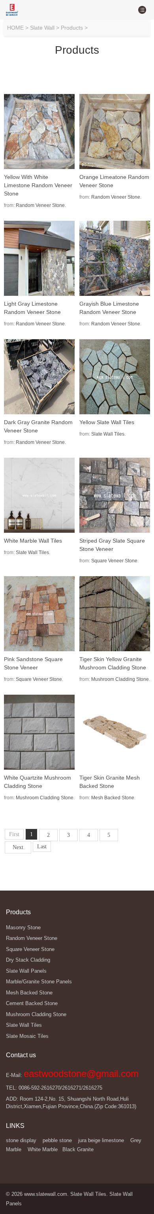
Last (42, 846)
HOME (15, 27)
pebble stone (57, 1140)
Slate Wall (42, 27)
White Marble (43, 1149)
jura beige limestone (101, 1140)
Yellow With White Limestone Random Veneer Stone (38, 185)
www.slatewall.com (45, 1194)
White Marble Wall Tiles (33, 540)
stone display (21, 1140)
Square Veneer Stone (114, 561)
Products (72, 27)
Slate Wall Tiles (107, 434)
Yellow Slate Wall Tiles (106, 422)
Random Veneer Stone (40, 205)
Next (18, 847)
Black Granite (78, 1149)
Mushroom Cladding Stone (120, 679)
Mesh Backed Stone (112, 798)
